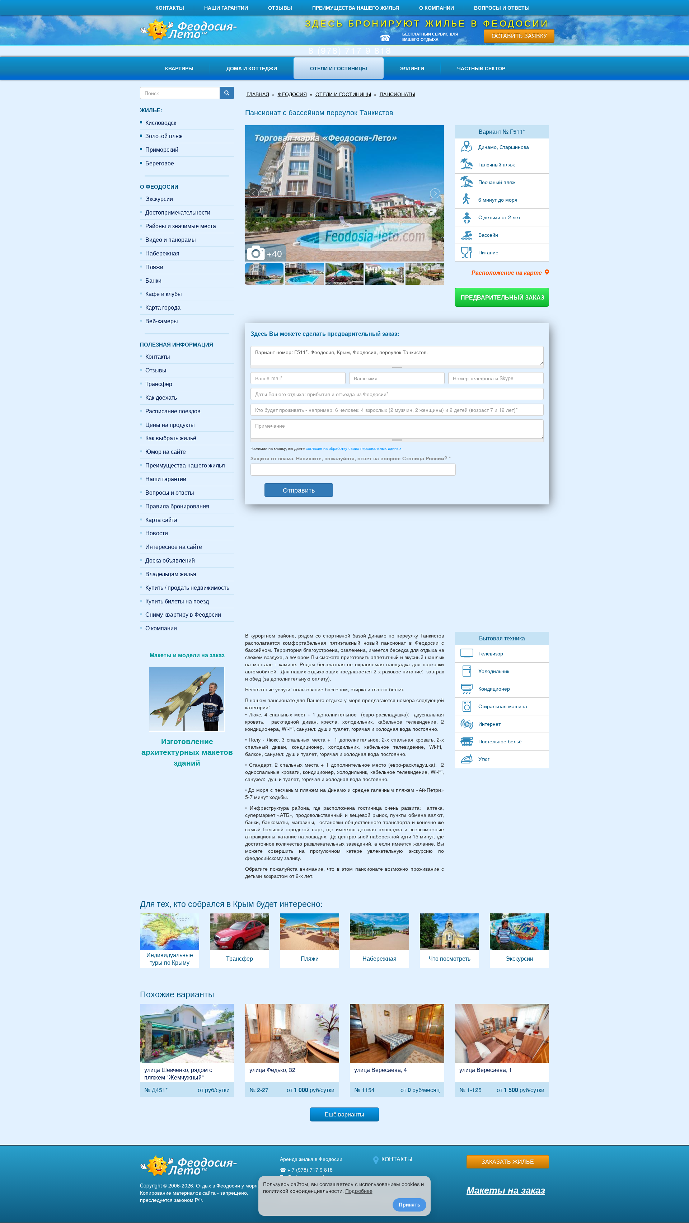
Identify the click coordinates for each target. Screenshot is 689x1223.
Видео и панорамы (170, 239)
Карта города (163, 307)
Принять (409, 1204)
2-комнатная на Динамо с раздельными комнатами (292, 1050)
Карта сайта (161, 520)
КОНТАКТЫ (396, 1159)
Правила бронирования (177, 506)
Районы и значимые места (180, 226)
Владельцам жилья (170, 574)
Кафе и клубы (163, 294)
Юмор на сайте (165, 451)
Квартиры (179, 68)
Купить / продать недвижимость (187, 587)
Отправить (299, 489)
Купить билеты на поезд (177, 601)
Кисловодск (160, 122)
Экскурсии (159, 198)
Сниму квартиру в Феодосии (183, 614)
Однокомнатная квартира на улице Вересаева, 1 (502, 1050)
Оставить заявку (519, 36)
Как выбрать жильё (170, 438)
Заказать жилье (508, 1161)
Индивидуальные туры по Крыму (169, 940)
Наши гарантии (226, 7)
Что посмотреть (449, 940)
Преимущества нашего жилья (355, 7)
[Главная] (187, 30)
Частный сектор (481, 68)
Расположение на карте (507, 273)
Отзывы (280, 7)
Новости (156, 533)
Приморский (161, 149)
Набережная (162, 253)
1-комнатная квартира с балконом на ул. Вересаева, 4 (397, 1050)
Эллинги (412, 68)
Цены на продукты (170, 424)
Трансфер (158, 384)
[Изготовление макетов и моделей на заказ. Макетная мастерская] (187, 698)
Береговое (159, 163)
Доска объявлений (170, 560)
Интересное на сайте (173, 546)
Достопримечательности (177, 212)
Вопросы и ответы (502, 7)
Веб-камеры (161, 321)
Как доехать (161, 397)
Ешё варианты (344, 1114)
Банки (153, 280)
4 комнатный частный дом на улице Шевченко (187, 1050)
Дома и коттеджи (251, 68)
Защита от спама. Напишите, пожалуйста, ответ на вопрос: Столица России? (350, 458)
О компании (436, 7)
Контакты (169, 7)
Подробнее (358, 1191)
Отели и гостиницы (338, 68)
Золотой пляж (164, 136)
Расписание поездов (173, 411)
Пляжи (154, 267)
